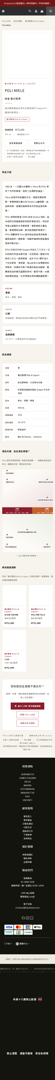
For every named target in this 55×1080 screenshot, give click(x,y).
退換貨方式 (27, 831)
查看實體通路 (15, 143)
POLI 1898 (6, 21)
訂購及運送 (27, 823)
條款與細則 (27, 854)
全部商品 (27, 838)
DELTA (27, 781)
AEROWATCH (27, 774)
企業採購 (27, 861)
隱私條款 (27, 858)
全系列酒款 (17, 21)
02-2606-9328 (27, 881)
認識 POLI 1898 (27, 714)
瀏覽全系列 (39, 143)
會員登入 (27, 816)
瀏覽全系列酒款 (27, 723)
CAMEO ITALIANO (27, 777)
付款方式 (27, 827)
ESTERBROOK (27, 789)
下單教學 (27, 834)
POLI (27, 796)
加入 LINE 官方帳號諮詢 (29, 706)
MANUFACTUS (27, 792)
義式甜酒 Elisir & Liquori (34, 21)
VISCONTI (27, 800)
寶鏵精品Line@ (27, 896)
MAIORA (27, 785)
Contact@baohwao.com (28, 907)
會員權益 (27, 819)
